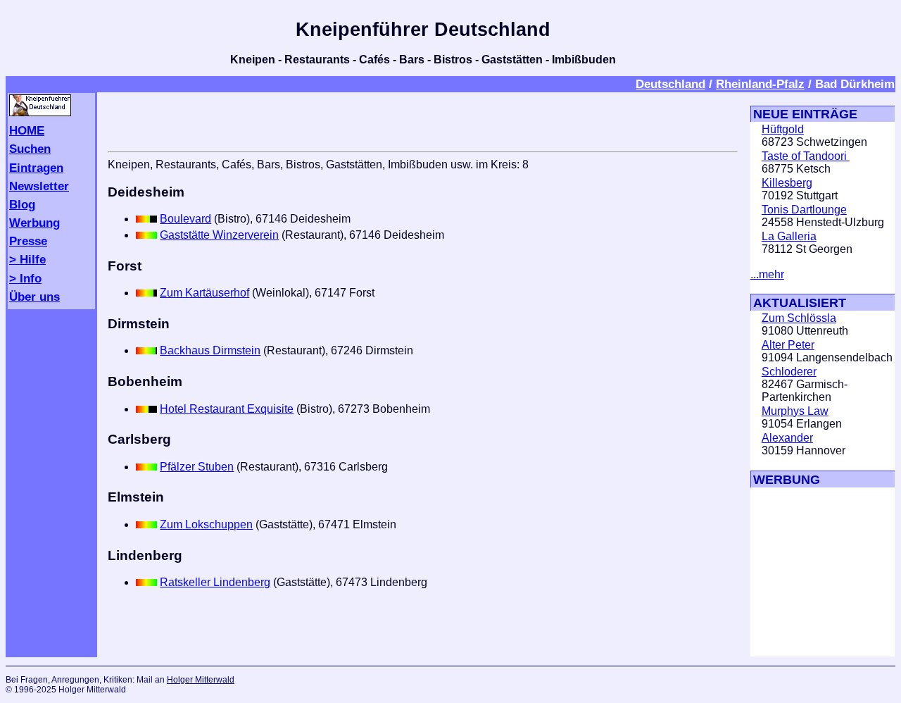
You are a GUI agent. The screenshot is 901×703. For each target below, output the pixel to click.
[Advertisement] (792, 572)
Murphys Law (795, 411)
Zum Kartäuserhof (204, 293)
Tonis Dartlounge (804, 210)
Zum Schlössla (799, 318)
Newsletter (39, 186)
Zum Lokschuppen (206, 524)
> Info (25, 278)
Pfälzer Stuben (197, 467)
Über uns (34, 297)
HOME (26, 130)
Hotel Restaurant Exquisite (227, 409)
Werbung (34, 223)
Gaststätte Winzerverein (219, 235)
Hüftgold (783, 129)
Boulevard (185, 219)
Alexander (787, 438)
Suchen (30, 149)
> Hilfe (27, 259)
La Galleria (789, 236)
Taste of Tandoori (806, 156)
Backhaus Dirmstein (210, 350)
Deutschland (670, 84)
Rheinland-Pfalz (760, 84)
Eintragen (36, 168)
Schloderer (789, 372)
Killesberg (787, 183)
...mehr (767, 274)
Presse (28, 241)
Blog (22, 204)
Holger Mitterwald (200, 680)
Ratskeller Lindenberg (215, 582)
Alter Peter (788, 345)
